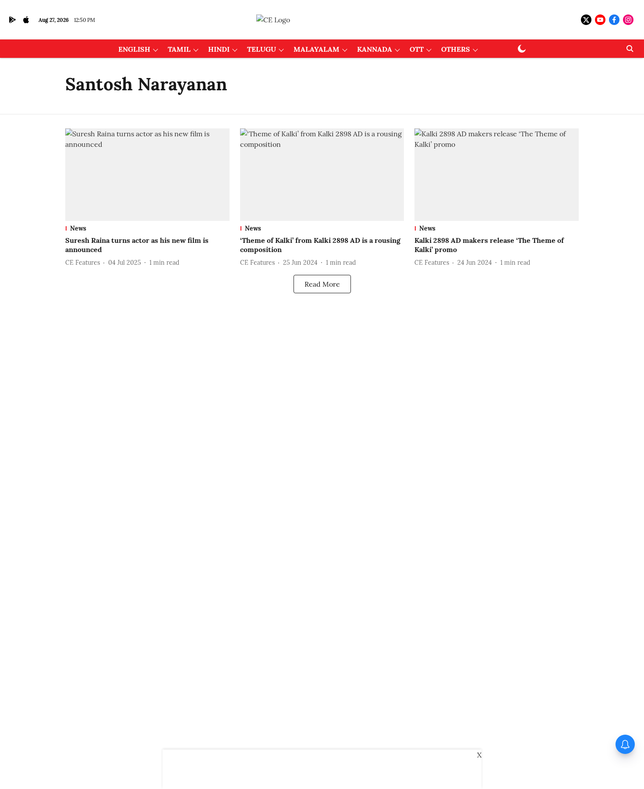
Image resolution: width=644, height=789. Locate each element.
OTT (417, 49)
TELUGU (261, 49)
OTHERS (455, 49)
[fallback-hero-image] (147, 174)
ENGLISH (134, 49)
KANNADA (374, 49)
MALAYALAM (317, 49)
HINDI (219, 49)
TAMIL (179, 49)
